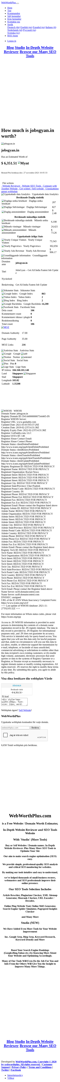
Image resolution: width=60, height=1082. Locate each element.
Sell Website (25, 710)
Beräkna (35, 728)
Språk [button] (10, 24)
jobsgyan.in (17, 685)
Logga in (11, 41)
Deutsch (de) (13, 27)
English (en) (26, 27)
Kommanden (13, 13)
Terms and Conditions (40, 1067)
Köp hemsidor (14, 19)
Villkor (10, 1078)
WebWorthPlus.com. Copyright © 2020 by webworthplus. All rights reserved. (28, 1063)
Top (9, 10)
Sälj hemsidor (14, 16)
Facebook (16, 1070)
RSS (9, 35)
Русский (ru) (29, 30)
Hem (9, 7)
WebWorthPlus (8, 2)
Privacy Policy (19, 1067)
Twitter (5, 1070)
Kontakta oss (13, 21)
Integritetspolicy (15, 1075)
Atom (15, 35)
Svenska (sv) (13, 33)
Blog (10, 47)
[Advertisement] (30, 94)
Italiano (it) (51, 27)
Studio (20, 47)
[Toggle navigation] (17, 3)
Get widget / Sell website (31, 188)
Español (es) (39, 27)
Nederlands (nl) (14, 30)
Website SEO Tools (31, 186)
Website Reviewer (11, 186)
